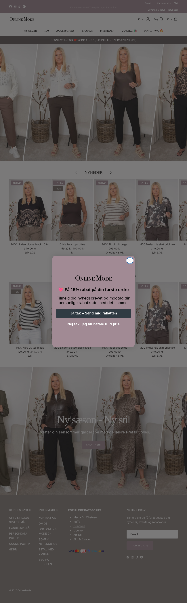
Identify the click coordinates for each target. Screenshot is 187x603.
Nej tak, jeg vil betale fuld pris (93, 324)
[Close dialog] (130, 260)
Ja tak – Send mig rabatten (93, 313)
